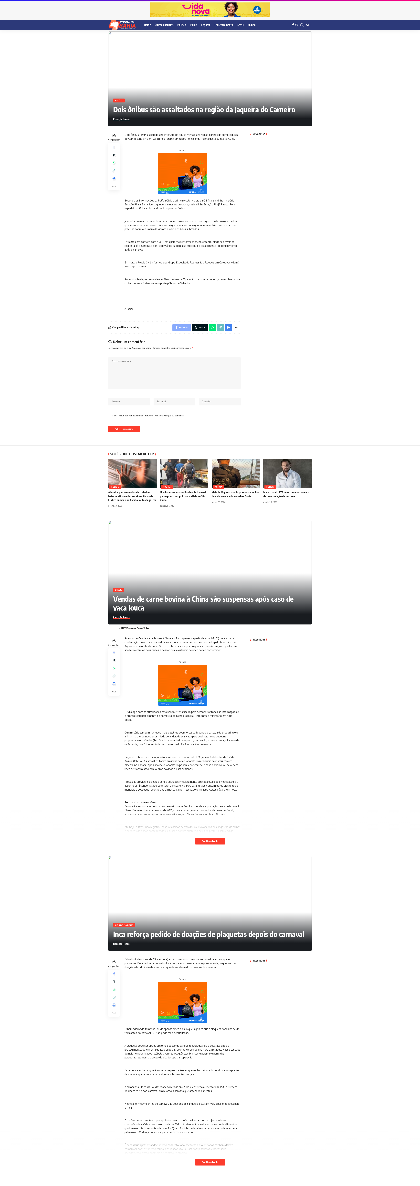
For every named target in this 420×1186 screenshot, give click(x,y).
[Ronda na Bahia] (123, 25)
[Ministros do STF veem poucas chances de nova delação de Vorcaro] (287, 473)
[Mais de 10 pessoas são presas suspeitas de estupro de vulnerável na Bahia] (236, 473)
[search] (302, 25)
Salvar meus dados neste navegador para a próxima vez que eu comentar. (148, 415)
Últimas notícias (124, 925)
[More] (114, 186)
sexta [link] (236, 1029)
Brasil (118, 590)
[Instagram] (297, 25)
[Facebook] (293, 25)
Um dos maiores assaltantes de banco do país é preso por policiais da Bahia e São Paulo (183, 496)
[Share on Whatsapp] (114, 163)
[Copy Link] (114, 170)
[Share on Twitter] (114, 155)
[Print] (114, 178)
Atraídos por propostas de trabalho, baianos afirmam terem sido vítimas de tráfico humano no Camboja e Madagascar (132, 496)
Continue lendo (210, 841)
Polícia (119, 100)
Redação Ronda (121, 119)
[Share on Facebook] (114, 147)
